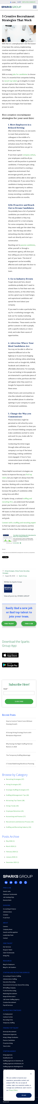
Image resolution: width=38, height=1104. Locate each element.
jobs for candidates (20, 74)
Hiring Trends (19, 571)
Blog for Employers (9, 964)
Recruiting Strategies (15, 779)
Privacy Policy (13, 1090)
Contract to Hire (8, 1017)
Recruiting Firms (8, 1020)
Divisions (6, 905)
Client (19, 2)
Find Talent (9, 624)
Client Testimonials (8, 953)
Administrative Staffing (10, 979)
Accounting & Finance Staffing (12, 976)
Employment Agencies (10, 1034)
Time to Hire (6, 1046)
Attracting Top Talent (15, 800)
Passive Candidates (9, 1040)
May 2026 (10, 841)
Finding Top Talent (11, 1028)
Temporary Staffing (9, 1023)
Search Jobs (7, 891)
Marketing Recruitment (10, 993)
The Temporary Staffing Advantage (18, 755)
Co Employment (8, 1014)
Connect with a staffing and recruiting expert (19, 522)
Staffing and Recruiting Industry (18, 827)
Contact (5, 938)
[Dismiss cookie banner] (31, 1074)
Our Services (7, 947)
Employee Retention (15, 811)
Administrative (7, 912)
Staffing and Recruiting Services (16, 972)
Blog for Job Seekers (9, 967)
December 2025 (12, 862)
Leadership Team (8, 935)
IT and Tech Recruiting (9, 991)
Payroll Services (8, 1005)
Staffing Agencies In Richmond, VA (13, 1063)
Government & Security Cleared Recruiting (16, 985)
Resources (7, 961)
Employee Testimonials (10, 894)
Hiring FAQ (6, 956)
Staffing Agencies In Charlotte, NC (13, 1061)
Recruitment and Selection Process (20, 822)
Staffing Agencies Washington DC (13, 1066)
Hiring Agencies (7, 1055)
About (5, 923)
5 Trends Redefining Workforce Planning (20, 764)
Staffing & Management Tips (17, 795)
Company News (7, 929)
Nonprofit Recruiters (9, 996)
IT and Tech (6, 918)
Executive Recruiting (9, 982)
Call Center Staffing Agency (11, 999)
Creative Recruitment (9, 1002)
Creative (5, 915)
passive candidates (28, 245)
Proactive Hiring (8, 1043)
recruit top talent (10, 81)
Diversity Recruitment (9, 1031)
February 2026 (12, 852)
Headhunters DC (8, 1058)
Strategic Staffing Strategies (17, 790)
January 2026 (11, 857)
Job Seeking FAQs (8, 897)
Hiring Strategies (9, 571)
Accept (24, 1095)
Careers (5, 926)
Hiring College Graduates (10, 1037)
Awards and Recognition (10, 932)
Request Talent (7, 950)
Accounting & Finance (9, 909)
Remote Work (7, 900)
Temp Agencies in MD (9, 1069)
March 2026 (11, 846)
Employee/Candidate (28, 2)
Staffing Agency (9, 1051)
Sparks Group (23, 576)
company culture (29, 155)
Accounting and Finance (16, 816)
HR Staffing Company (9, 988)
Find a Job (29, 624)
